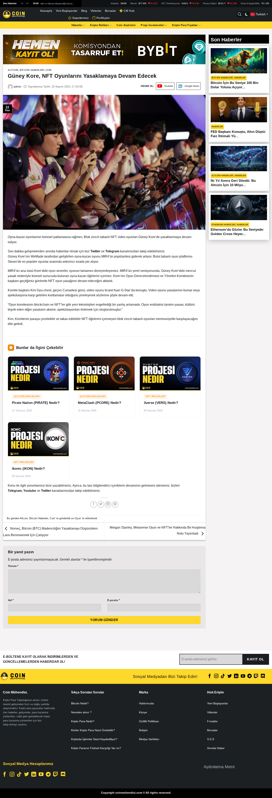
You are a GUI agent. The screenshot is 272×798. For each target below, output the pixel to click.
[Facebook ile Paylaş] (93, 504)
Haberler (76, 25)
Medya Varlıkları (149, 739)
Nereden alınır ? (81, 712)
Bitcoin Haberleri (32, 70)
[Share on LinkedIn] (108, 504)
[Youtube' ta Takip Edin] (243, 676)
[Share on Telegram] (115, 504)
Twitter (46, 490)
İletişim (143, 730)
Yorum (13, 566)
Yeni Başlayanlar (67, 10)
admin (17, 86)
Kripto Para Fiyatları (185, 25)
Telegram (15, 490)
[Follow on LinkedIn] (236, 676)
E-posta (113, 600)
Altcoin (13, 70)
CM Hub (129, 10)
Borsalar (110, 10)
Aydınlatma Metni (219, 767)
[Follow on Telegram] (249, 676)
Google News (192, 86)
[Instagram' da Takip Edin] (216, 676)
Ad (11, 600)
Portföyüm (103, 17)
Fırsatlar (212, 721)
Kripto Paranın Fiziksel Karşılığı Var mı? (96, 748)
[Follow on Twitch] (256, 676)
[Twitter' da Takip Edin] (229, 676)
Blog (84, 10)
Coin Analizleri (126, 25)
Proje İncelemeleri (152, 25)
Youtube (168, 86)
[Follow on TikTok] (223, 676)
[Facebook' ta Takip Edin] (209, 676)
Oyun (78, 518)
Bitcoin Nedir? (80, 703)
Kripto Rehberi (99, 25)
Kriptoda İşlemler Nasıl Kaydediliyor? (94, 739)
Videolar (96, 10)
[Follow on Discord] (263, 676)
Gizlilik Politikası (149, 721)
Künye (143, 712)
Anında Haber (216, 748)
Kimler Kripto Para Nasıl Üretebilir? (93, 730)
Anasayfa (46, 10)
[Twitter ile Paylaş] (101, 504)
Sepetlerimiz (80, 17)
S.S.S (210, 739)
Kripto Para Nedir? (82, 721)
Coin (49, 70)
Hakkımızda (146, 703)
